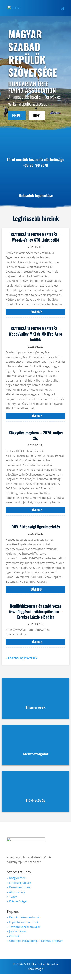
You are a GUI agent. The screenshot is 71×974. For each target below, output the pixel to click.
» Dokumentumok (18, 887)
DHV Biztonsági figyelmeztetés (35, 526)
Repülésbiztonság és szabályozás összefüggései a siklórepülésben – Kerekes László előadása (35, 611)
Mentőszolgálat (35, 754)
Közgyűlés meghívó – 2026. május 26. (36, 435)
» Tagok (12, 896)
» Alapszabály (16, 892)
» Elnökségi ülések (19, 883)
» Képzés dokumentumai (23, 917)
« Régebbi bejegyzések (21, 658)
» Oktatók (13, 936)
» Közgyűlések (16, 878)
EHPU (17, 115)
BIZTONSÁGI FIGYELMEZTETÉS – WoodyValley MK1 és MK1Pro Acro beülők (35, 333)
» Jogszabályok (16, 931)
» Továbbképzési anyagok (23, 927)
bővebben (36, 311)
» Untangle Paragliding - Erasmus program (35, 941)
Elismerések (35, 707)
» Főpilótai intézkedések (22, 922)
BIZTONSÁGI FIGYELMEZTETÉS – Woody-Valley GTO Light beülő (35, 237)
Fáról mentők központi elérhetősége (35, 159)
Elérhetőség (35, 800)
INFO (37, 115)
